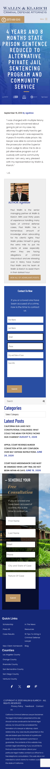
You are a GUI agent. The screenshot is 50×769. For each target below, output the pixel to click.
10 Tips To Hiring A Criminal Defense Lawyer (33, 637)
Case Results (8, 634)
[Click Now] (12, 687)
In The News (30, 624)
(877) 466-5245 (13, 19)
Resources (29, 629)
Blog (27, 646)
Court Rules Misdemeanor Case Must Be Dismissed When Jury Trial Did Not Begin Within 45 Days (22, 467)
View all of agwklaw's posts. (24, 277)
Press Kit (6, 629)
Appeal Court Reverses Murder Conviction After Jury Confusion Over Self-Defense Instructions (21, 448)
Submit (14, 389)
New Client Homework (12, 646)
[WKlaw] (25, 10)
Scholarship (8, 624)
